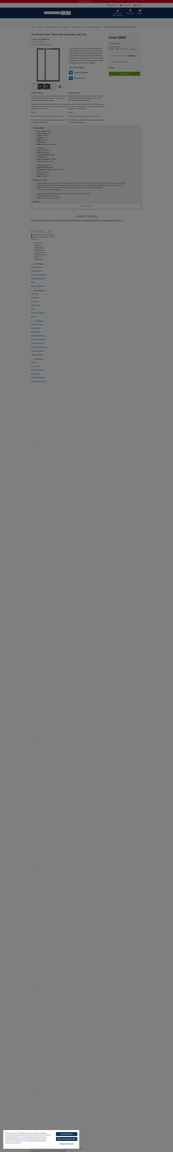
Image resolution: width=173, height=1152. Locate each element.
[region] (41, 1139)
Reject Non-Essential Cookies (66, 1139)
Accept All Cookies (67, 1134)
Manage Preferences (66, 1144)
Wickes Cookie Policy (28, 1143)
